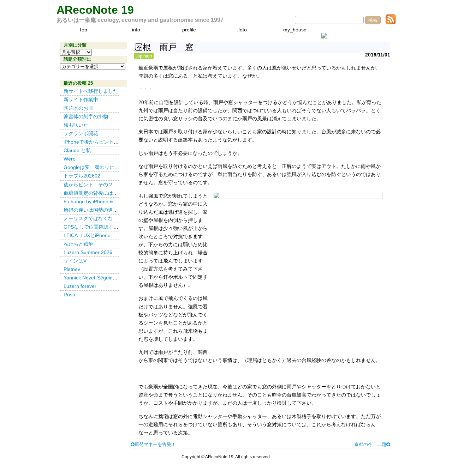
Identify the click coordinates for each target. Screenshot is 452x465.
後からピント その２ (88, 184)
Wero (70, 159)
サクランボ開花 (81, 133)
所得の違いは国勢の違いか (93, 210)
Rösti (69, 294)
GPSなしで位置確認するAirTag (98, 227)
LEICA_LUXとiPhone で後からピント (105, 235)
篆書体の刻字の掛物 (86, 116)
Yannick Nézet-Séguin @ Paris (99, 277)
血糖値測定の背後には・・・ (96, 193)
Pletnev (72, 269)
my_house (295, 29)
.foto (242, 29)
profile (189, 29)
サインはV (75, 261)
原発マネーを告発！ (155, 444)
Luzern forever (80, 286)
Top (83, 29)
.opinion (144, 56)
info (136, 29)
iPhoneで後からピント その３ (98, 142)
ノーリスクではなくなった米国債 (101, 218)
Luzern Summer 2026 (88, 252)
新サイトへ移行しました (91, 91)
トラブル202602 (82, 176)
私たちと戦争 (78, 244)
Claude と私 (77, 150)
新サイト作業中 (81, 99)
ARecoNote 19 (95, 10)
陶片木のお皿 (78, 108)
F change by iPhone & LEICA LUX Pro (106, 201)
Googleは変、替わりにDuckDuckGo (104, 167)
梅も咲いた (76, 125)
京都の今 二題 (370, 444)
